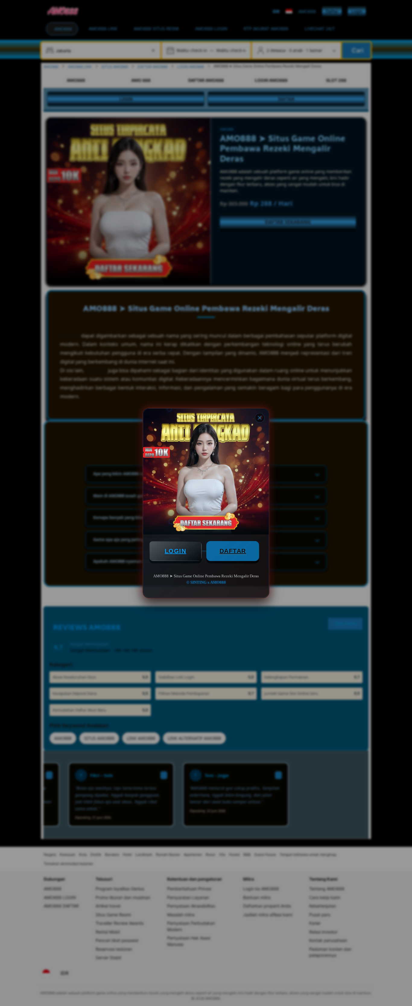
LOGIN (175, 551)
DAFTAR (233, 551)
